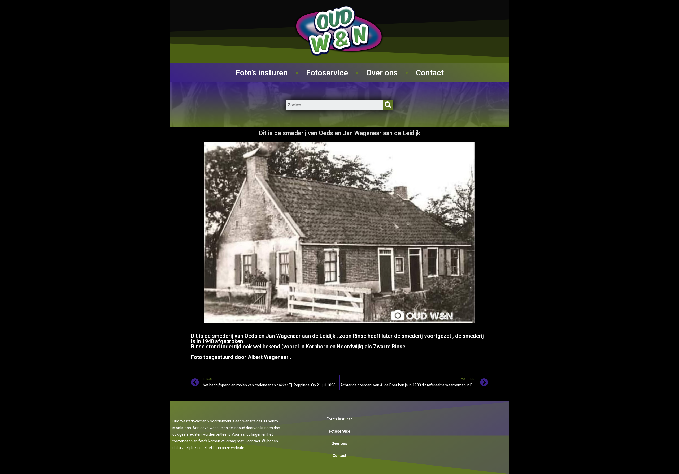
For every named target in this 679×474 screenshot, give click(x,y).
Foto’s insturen (262, 72)
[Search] (388, 105)
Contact (430, 72)
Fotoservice (327, 72)
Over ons (382, 72)
